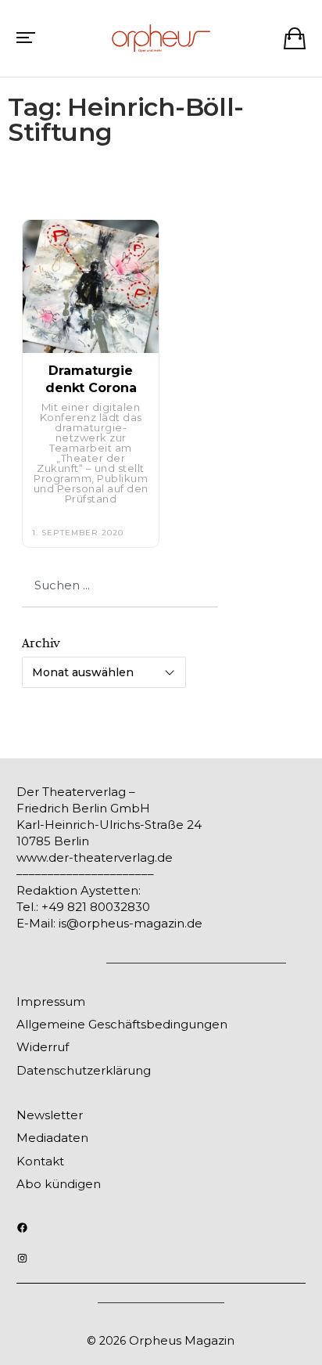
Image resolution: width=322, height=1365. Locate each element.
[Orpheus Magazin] (161, 38)
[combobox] (120, 585)
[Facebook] (22, 1228)
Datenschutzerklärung (83, 1070)
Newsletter (49, 1114)
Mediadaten (52, 1137)
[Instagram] (22, 1258)
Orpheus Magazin (181, 1340)
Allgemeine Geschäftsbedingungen (121, 1024)
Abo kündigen (58, 1183)
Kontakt (40, 1161)
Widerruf (42, 1046)
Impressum (50, 1001)
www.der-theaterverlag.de (94, 857)
